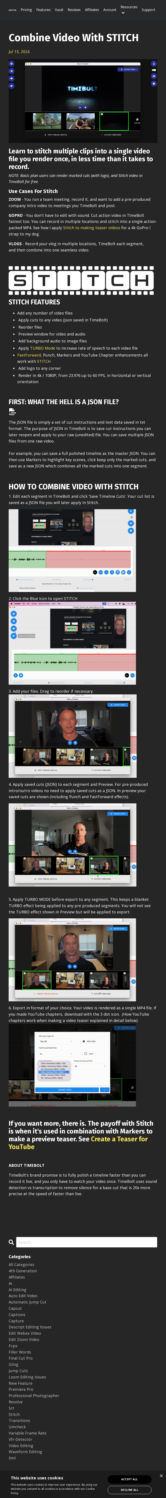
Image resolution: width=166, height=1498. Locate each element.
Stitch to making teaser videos (91, 227)
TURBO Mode (42, 348)
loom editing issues (27, 1377)
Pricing (26, 9)
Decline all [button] (129, 1490)
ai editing (17, 1289)
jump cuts (18, 1370)
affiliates (17, 1277)
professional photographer (34, 1395)
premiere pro (21, 1389)
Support (148, 9)
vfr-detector (20, 1439)
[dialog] (83, 1484)
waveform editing (25, 1451)
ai (10, 1283)
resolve (16, 1401)
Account (109, 9)
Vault (59, 9)
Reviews (74, 9)
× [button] (161, 1476)
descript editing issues (30, 1326)
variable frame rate (27, 1433)
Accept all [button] (129, 1479)
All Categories (21, 1264)
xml (12, 1458)
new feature (20, 1383)
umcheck (17, 1426)
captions (17, 1314)
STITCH (44, 361)
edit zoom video (24, 1339)
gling (13, 1364)
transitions (19, 1420)
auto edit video (23, 1295)
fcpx (13, 1345)
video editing (21, 1445)
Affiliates (92, 9)
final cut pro (21, 1358)
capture (16, 1320)
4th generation (23, 1270)
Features (43, 9)
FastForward (29, 355)
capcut (15, 1308)
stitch (14, 1414)
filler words (20, 1352)
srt (11, 1408)
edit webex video (25, 1333)
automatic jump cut (27, 1302)
